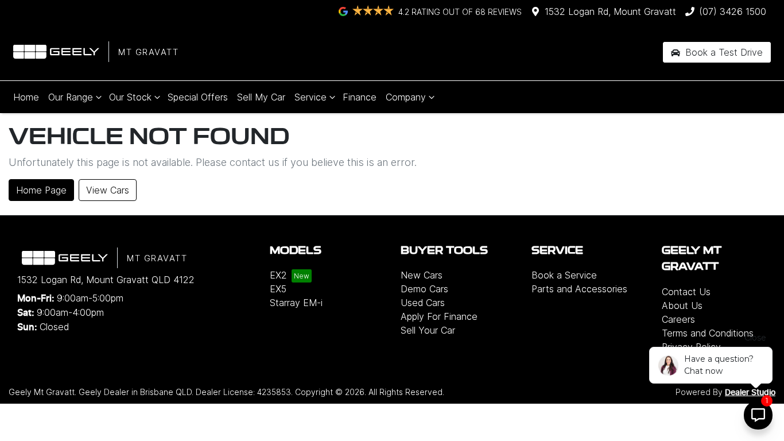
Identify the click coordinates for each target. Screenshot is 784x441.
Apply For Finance (439, 316)
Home (26, 97)
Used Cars (423, 302)
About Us (682, 305)
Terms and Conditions (708, 333)
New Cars (422, 275)
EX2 (278, 275)
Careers (678, 319)
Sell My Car (261, 97)
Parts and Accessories (579, 289)
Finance (360, 97)
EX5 (278, 289)
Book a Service (564, 275)
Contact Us (686, 291)
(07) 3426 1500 (732, 11)
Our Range (70, 97)
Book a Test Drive (722, 52)
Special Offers (198, 97)
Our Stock (130, 97)
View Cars (107, 190)
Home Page (41, 190)
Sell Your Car (428, 330)
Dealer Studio (750, 393)
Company (406, 97)
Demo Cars (424, 289)
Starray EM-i (296, 302)
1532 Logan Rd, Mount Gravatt (610, 11)
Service (310, 97)
